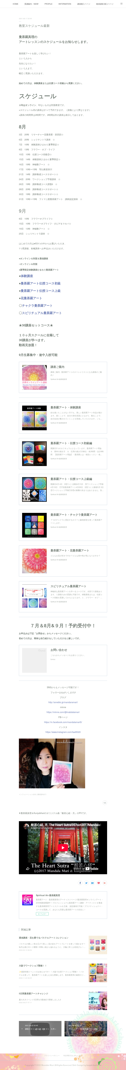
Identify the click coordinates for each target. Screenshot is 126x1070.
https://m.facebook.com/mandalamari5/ (63, 722)
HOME (15, 3)
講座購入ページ (83, 3)
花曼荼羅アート (31, 298)
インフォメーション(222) (27, 794)
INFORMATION (65, 3)
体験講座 (27, 275)
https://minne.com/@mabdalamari (63, 712)
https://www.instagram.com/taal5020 (63, 731)
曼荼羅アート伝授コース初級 (41, 283)
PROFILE (48, 3)
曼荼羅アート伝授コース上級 (41, 290)
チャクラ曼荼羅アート (37, 305)
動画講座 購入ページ (104, 3)
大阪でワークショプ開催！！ (33, 965)
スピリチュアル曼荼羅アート (42, 312)
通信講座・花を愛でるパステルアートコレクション (43, 937)
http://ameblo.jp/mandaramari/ (63, 702)
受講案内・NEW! (31, 3)
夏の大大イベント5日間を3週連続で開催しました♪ (40, 999)
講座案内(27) (41, 794)
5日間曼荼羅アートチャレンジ (33, 993)
